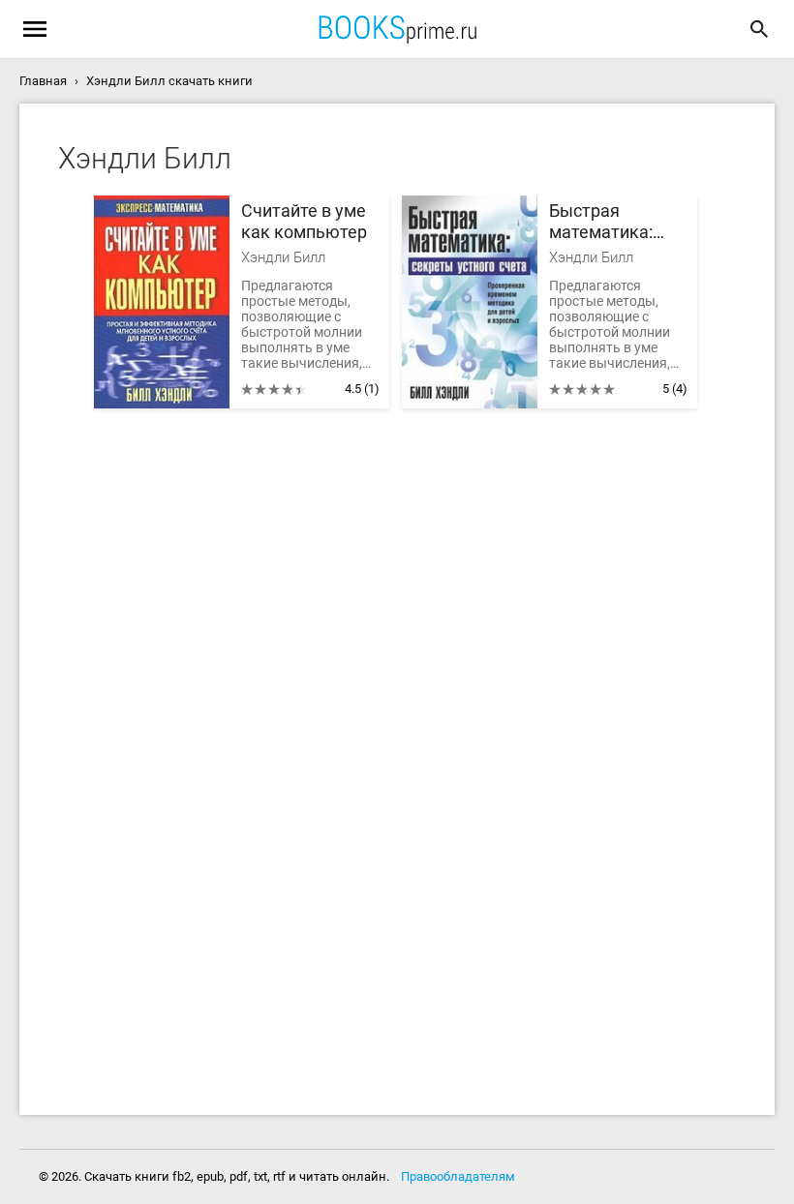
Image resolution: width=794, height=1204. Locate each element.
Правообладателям (458, 1176)
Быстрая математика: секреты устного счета (617, 222)
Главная (43, 81)
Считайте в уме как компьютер (304, 221)
